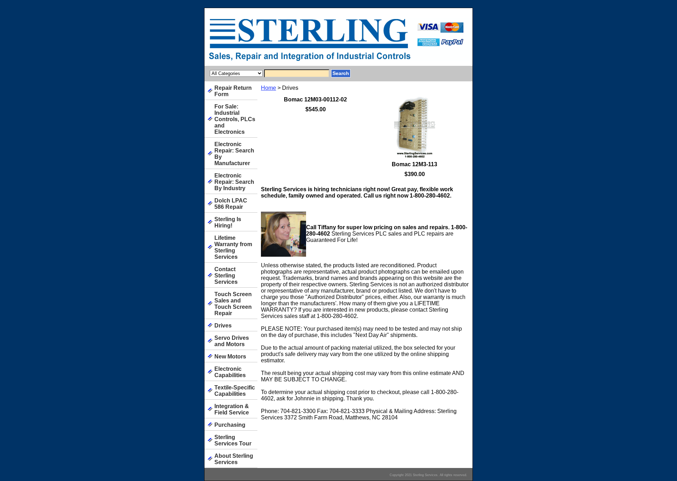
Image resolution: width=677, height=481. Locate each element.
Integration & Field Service (231, 409)
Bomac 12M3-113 (414, 164)
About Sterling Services (233, 459)
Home (268, 88)
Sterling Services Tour (232, 440)
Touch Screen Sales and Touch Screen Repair (233, 303)
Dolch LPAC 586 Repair (230, 204)
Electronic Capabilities (230, 372)
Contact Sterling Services (226, 275)
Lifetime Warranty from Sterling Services (233, 247)
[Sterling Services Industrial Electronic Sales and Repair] (293, 42)
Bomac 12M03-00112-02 (315, 99)
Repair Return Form (233, 91)
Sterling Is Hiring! (227, 222)
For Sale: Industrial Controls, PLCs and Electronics (234, 119)
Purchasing (229, 425)
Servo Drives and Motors (231, 341)
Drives (223, 326)
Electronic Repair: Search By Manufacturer (234, 153)
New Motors (230, 357)
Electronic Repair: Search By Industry (234, 182)
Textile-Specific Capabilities (234, 391)
